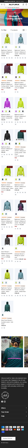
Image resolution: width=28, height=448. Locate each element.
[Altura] (14, 4)
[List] (26, 30)
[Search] (5, 4)
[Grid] (23, 30)
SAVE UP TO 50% (20, 1)
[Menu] (1, 4)
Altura (6, 442)
